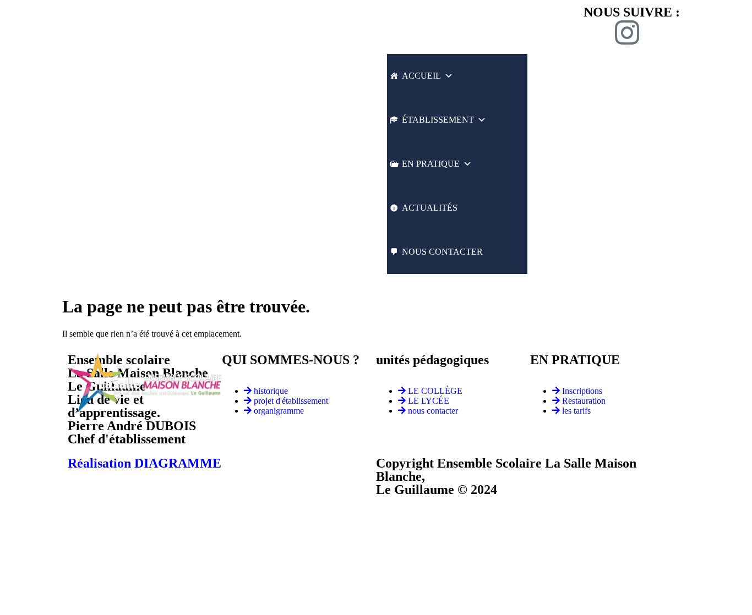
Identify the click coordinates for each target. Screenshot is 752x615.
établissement (438, 119)
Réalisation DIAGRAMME (144, 463)
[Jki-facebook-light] (597, 32)
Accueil (421, 75)
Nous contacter (442, 251)
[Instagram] (627, 32)
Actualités (429, 207)
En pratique (431, 163)
